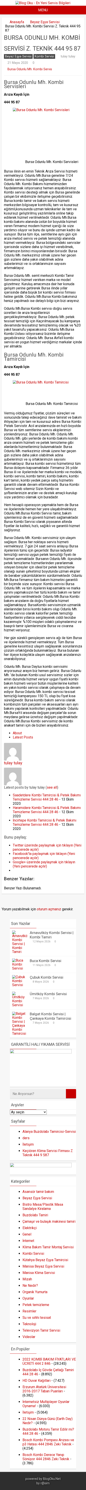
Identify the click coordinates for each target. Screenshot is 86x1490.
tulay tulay (68, 56)
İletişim (28, 1144)
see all (52, 787)
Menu (43, 10)
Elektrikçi (29, 1228)
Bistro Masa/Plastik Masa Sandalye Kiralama (42, 1206)
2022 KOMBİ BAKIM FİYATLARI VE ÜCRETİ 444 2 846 (49, 1361)
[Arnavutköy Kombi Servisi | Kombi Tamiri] (20, 952)
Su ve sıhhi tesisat (36, 1317)
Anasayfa (17, 22)
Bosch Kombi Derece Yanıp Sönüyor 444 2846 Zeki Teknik (45, 1457)
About (17, 733)
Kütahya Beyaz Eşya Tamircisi (45, 1260)
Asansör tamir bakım (38, 1192)
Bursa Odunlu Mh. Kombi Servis (29, 69)
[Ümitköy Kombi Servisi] (20, 1005)
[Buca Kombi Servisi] (20, 968)
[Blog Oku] (42, 3)
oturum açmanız (49, 909)
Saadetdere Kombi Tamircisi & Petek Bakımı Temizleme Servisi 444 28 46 (47, 797)
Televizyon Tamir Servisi (41, 1330)
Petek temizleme (35, 1305)
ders (26, 1138)
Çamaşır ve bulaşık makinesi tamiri (48, 1221)
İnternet (28, 1241)
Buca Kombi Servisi (45, 961)
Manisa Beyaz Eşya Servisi (43, 1266)
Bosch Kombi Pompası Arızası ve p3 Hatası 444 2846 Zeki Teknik (48, 1442)
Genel (26, 1234)
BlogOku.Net (52, 1479)
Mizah (27, 1279)
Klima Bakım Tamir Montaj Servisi (48, 1247)
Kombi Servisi (44, 56)
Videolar (28, 1337)
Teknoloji (29, 1324)
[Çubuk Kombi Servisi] (20, 985)
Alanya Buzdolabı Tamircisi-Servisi (49, 1131)
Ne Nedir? (30, 1285)
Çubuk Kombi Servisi (46, 977)
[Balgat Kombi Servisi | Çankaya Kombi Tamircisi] (20, 1033)
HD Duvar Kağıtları (36, 1380)
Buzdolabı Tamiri (35, 1215)
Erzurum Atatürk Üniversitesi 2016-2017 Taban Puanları (44, 1389)
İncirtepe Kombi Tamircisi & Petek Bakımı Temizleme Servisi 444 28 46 (44, 822)
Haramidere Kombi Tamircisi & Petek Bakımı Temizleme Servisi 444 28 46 (47, 810)
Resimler (29, 1311)
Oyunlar (28, 1298)
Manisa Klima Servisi (38, 1273)
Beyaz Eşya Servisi (45, 22)
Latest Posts (23, 737)
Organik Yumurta (34, 1292)
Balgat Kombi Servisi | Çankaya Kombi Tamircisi (50, 1016)
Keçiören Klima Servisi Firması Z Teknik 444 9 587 (47, 1153)
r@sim (45, 1483)
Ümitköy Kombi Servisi (48, 994)
